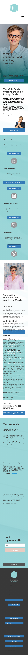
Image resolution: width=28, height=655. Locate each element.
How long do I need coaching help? (13, 352)
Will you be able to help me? (12, 346)
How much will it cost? (14, 363)
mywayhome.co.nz (15, 473)
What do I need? (12, 358)
